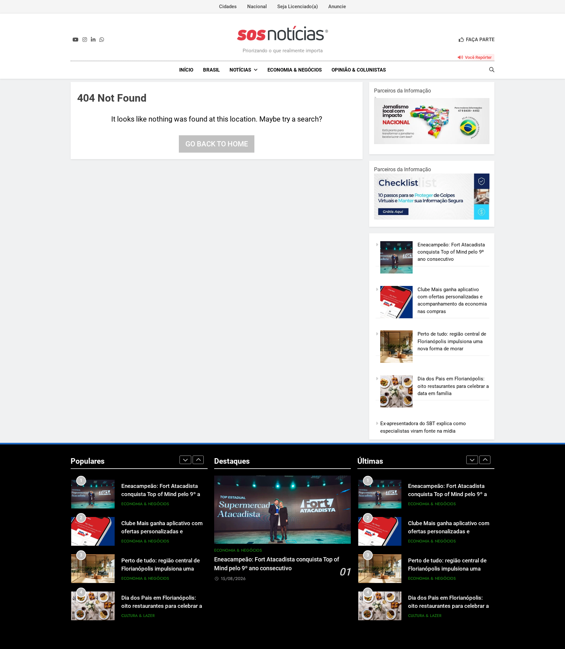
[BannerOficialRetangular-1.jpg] (453, 218)
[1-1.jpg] (441, 142)
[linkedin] (93, 40)
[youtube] (75, 40)
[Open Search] (491, 69)
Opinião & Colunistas (359, 70)
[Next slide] (198, 460)
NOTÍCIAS (240, 70)
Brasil (211, 70)
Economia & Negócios (294, 70)
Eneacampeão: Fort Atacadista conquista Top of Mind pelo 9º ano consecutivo (451, 252)
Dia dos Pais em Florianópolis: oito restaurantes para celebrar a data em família (453, 386)
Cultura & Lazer (138, 616)
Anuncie (337, 6)
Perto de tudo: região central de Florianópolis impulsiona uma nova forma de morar (452, 341)
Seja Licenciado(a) (297, 6)
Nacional (257, 6)
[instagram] (84, 40)
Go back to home (216, 144)
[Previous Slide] (185, 460)
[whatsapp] (101, 40)
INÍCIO (186, 70)
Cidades (228, 6)
